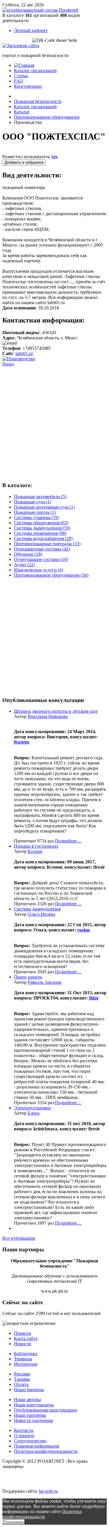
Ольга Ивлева (41, 914)
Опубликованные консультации (45, 1409)
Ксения (35, 851)
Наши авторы (27, 1399)
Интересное (25, 1364)
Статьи (21, 75)
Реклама (22, 1373)
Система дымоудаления (37, 908)
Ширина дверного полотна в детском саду (56, 711)
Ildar (94, 997)
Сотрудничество (30, 1440)
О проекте (24, 1435)
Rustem (21, 742)
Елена (34, 1113)
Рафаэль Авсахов (44, 982)
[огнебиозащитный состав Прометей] (40, 10)
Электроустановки (32, 1107)
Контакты (23, 1430)
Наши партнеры (30, 1415)
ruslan (83, 929)
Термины (23, 1358)
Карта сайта (25, 1338)
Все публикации (18, 1238)
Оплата (21, 1384)
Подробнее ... (68, 840)
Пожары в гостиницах (36, 846)
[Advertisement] (54, 421)
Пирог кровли (28, 976)
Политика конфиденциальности (46, 1451)
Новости (22, 1343)
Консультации (28, 86)
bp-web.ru (48, 1491)
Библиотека (25, 1353)
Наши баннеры (29, 1389)
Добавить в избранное (24, 162)
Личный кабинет (31, 30)
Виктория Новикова (48, 716)
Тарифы (22, 1379)
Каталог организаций (35, 70)
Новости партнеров (33, 1420)
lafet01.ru (24, 353)
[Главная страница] (24, 65)
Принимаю (13, 1521)
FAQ (18, 81)
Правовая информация (36, 1446)
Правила (22, 1333)
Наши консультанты (34, 1404)
